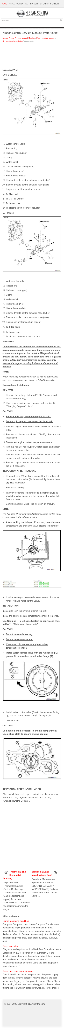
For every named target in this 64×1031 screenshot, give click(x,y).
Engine (32, 38)
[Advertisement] (32, 56)
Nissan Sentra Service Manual (15, 38)
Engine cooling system (45, 38)
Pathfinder (31, 4)
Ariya (12, 4)
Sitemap (44, 4)
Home (4, 4)
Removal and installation (13, 41)
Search (54, 4)
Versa (19, 4)
